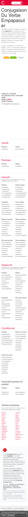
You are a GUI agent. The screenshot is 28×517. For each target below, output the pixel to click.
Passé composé (7, 219)
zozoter (3, 419)
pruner (17, 430)
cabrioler (4, 422)
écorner (17, 422)
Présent (4, 147)
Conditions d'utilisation (19, 508)
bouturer (4, 423)
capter (17, 425)
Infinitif (5, 143)
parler (6, 409)
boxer (16, 423)
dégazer (17, 428)
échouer (4, 417)
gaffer (16, 417)
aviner (3, 425)
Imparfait (5, 202)
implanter (4, 437)
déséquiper (4, 430)
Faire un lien (14, 510)
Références (9, 508)
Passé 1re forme (21, 332)
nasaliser (17, 439)
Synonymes (13, 57)
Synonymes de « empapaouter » (11, 486)
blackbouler (4, 426)
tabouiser (4, 433)
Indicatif (6, 177)
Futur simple (19, 202)
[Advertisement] (14, 76)
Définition (6, 57)
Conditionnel (8, 328)
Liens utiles (21, 510)
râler (16, 414)
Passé (17, 147)
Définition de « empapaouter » (16, 484)
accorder (4, 412)
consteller (17, 433)
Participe (6, 160)
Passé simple (19, 185)
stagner (17, 415)
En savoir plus (11, 515)
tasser (3, 439)
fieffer (3, 420)
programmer (5, 431)
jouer (14, 409)
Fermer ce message (20, 515)
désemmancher (19, 434)
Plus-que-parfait (7, 240)
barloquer (17, 412)
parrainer (17, 436)
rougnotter (4, 428)
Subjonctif (7, 265)
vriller (3, 415)
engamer (4, 436)
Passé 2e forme (7, 355)
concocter (17, 431)
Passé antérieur (20, 219)
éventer (3, 434)
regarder (10, 409)
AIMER (9, 99)
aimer (3, 409)
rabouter (4, 414)
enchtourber (18, 437)
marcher (18, 409)
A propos (3, 508)
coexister (17, 419)
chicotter (17, 420)
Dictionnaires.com (7, 487)
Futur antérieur (20, 240)
